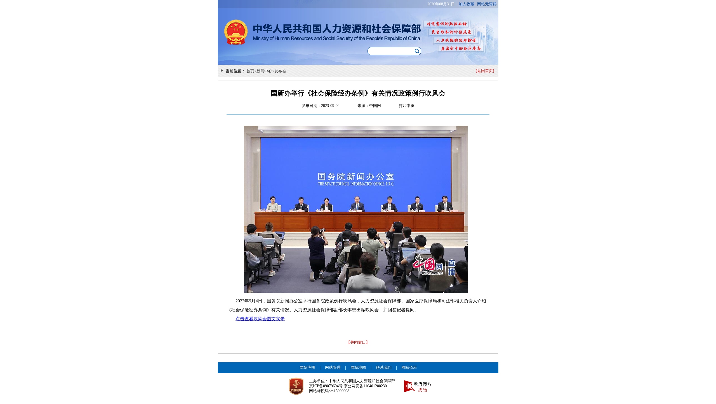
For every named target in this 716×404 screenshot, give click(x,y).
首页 (250, 71)
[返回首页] (485, 71)
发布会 (280, 71)
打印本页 (406, 106)
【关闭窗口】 (358, 342)
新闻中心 (264, 71)
